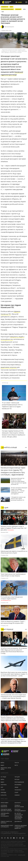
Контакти (18, 802)
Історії (3, 790)
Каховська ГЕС (5, 6)
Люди (16, 787)
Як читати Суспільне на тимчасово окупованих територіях (19, 816)
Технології (18, 790)
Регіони (17, 779)
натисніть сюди (21, 855)
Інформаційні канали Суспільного (5, 815)
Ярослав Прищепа (9, 26)
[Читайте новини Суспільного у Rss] (2, 838)
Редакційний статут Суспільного (7, 826)
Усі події (3, 777)
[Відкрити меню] (26, 2)
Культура (3, 795)
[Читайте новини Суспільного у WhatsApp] (23, 838)
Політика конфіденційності (20, 810)
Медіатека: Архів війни (6, 768)
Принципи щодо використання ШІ (6, 810)
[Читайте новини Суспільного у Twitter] (8, 838)
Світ (2, 787)
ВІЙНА (11, 6)
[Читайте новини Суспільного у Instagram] (11, 838)
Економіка (18, 784)
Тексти (17, 762)
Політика (4, 784)
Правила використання (19, 806)
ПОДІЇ (3, 11)
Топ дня (17, 777)
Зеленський (18, 9)
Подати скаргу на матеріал (6, 822)
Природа (3, 792)
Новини (17, 795)
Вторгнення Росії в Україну (7, 9)
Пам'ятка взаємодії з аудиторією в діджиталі (21, 827)
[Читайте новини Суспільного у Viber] (17, 838)
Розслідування (19, 782)
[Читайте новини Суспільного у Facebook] (5, 838)
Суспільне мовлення (4, 806)
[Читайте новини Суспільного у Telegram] (20, 838)
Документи (18, 821)
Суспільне (4, 853)
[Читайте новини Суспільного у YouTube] (14, 838)
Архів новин (4, 802)
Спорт (16, 792)
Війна (2, 762)
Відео (2, 765)
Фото (16, 765)
